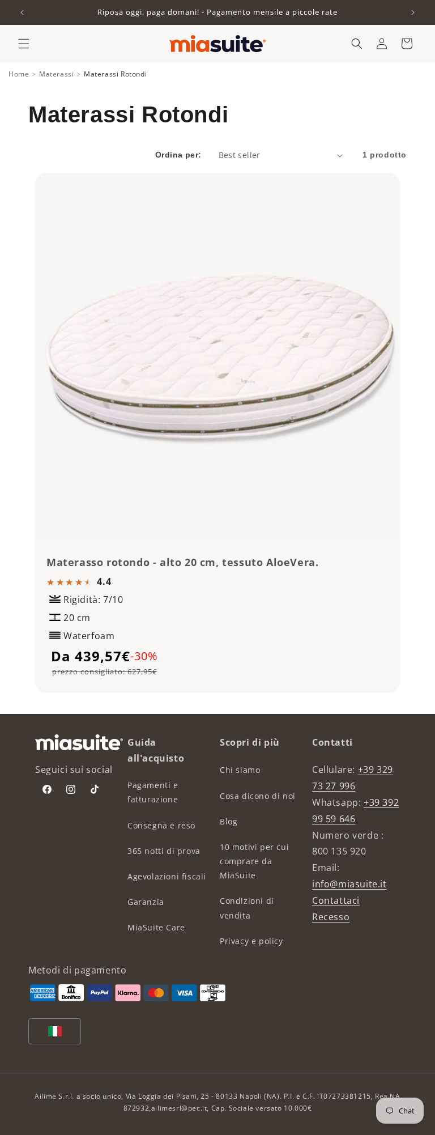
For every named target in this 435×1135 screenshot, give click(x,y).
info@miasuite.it (349, 884)
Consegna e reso (161, 825)
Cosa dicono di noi (258, 795)
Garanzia (145, 901)
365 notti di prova (164, 850)
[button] (23, 43)
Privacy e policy (251, 941)
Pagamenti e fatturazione (152, 792)
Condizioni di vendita (247, 907)
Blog (228, 821)
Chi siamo (240, 769)
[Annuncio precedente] (22, 12)
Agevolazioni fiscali (166, 876)
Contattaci (336, 900)
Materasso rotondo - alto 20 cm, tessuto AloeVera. (182, 562)
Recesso (330, 917)
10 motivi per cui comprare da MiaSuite (254, 861)
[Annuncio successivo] (412, 12)
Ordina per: (178, 154)
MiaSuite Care (156, 927)
